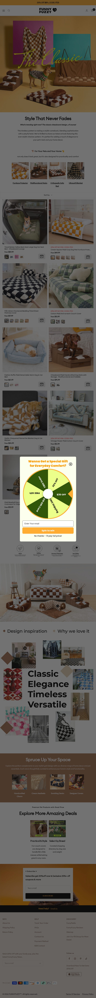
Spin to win (48, 530)
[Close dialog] (70, 464)
